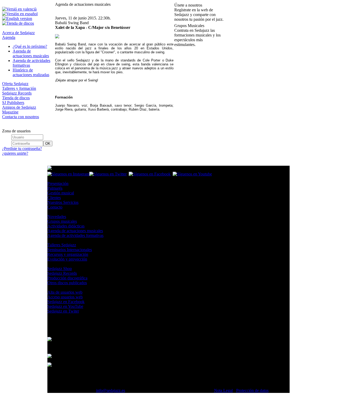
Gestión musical (60, 193)
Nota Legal (223, 390)
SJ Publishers (13, 102)
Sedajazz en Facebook (66, 301)
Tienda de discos (16, 98)
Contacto (54, 207)
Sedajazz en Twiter (63, 311)
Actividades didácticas (66, 226)
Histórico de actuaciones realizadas (31, 72)
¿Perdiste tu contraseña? (22, 148)
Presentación (57, 183)
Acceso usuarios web (65, 297)
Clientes (54, 197)
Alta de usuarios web (64, 292)
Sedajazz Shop (59, 268)
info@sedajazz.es (110, 390)
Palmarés (54, 188)
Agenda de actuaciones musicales (31, 53)
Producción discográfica (67, 278)
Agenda (8, 37)
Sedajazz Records (17, 93)
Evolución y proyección (67, 259)
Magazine (10, 112)
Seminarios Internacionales (69, 249)
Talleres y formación (19, 88)
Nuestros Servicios (62, 202)
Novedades (56, 216)
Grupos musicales (62, 221)
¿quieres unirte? (15, 153)
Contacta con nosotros (20, 117)
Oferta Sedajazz (15, 83)
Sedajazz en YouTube (65, 306)
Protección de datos (252, 390)
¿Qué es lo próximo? (30, 46)
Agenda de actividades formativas (75, 235)
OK (47, 143)
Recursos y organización (67, 254)
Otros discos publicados (67, 282)
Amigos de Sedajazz (19, 107)
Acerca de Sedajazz (18, 32)
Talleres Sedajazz (61, 245)
